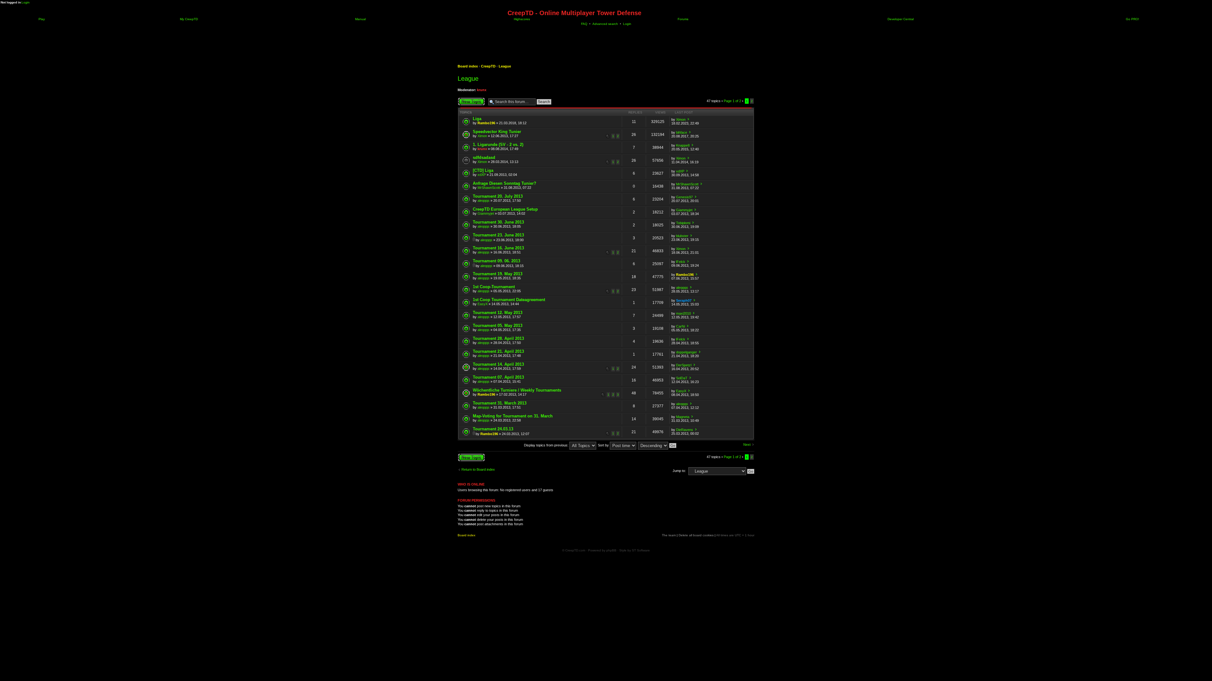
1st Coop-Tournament (494, 286)
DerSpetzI (684, 365)
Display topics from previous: (546, 445)
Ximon (681, 119)
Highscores (521, 19)
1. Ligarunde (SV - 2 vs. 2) (498, 144)
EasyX (483, 304)
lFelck (680, 262)
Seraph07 (684, 300)
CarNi (680, 326)
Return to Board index (478, 469)
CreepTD (488, 66)
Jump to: (679, 471)
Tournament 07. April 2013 (498, 377)
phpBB (611, 550)
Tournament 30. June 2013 (498, 222)
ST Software (641, 550)
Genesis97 (684, 197)
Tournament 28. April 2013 (498, 338)
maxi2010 (683, 313)
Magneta (682, 417)
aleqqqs (484, 200)
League (505, 66)
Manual (360, 19)
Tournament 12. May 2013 (497, 312)
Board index (468, 66)
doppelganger (686, 352)
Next (747, 444)
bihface (681, 132)
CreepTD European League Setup (505, 209)
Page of (732, 101)
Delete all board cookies (696, 535)
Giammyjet (486, 213)
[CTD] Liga (483, 170)
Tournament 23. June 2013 (498, 235)
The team (669, 535)
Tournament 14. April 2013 (498, 364)
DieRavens (684, 430)
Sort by (604, 445)
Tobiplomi (683, 223)
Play (41, 19)
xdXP (482, 175)
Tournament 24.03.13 (493, 429)
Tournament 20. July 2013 (498, 196)
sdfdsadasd (484, 157)
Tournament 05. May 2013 (497, 325)
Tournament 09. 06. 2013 (496, 261)
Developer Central (900, 19)
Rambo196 (486, 123)
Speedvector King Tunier (497, 131)
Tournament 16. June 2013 (498, 248)
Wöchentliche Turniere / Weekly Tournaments (517, 390)
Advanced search (605, 24)
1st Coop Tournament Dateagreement (509, 299)
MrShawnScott (489, 187)
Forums (682, 19)
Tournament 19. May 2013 (497, 273)
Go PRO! (1132, 19)
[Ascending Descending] (657, 445)
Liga (477, 118)
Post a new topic (470, 99)
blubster (682, 236)
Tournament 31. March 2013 (499, 403)
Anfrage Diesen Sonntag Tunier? (504, 183)
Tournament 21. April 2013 (498, 351)
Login (25, 2)
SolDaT (681, 378)
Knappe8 (683, 145)
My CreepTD (188, 19)
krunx (481, 90)
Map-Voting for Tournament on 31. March (513, 416)
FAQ (584, 24)
